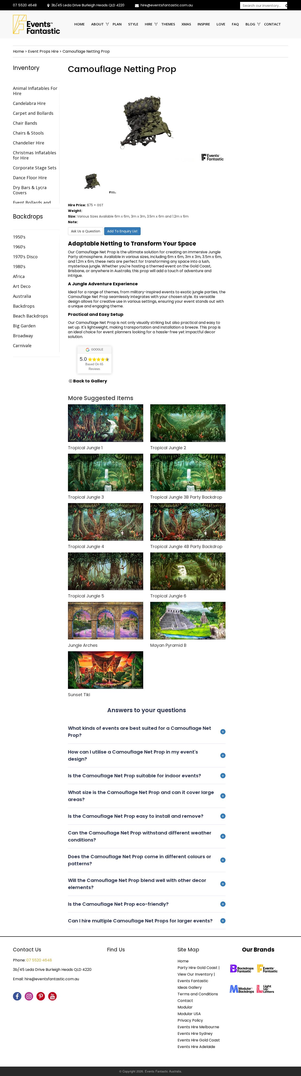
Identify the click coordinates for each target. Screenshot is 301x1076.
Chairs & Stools (28, 133)
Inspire (204, 24)
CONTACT (272, 24)
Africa (19, 276)
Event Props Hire (43, 51)
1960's (19, 247)
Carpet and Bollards (33, 113)
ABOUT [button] (97, 24)
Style (133, 24)
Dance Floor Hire (30, 177)
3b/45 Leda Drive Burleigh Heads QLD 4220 (87, 5)
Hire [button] (148, 24)
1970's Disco (25, 256)
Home (79, 24)
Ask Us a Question (85, 231)
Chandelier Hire (28, 143)
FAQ (235, 24)
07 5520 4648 (25, 5)
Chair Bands (25, 123)
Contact (185, 1000)
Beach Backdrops (30, 316)
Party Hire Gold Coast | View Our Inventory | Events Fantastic (199, 974)
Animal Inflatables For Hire (35, 90)
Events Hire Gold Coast (199, 1040)
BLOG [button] (250, 24)
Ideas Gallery (190, 987)
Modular (185, 1007)
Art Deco (22, 286)
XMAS (186, 24)
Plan (117, 24)
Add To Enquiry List (122, 231)
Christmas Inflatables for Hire (34, 155)
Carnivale (22, 345)
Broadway (23, 335)
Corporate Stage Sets (34, 168)
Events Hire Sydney (195, 1033)
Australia (22, 296)
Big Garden (24, 326)
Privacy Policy (190, 1020)
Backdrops (28, 216)
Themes (168, 24)
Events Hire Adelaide (196, 1046)
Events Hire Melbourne (198, 1027)
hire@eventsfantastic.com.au (167, 5)
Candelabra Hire (29, 103)
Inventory (26, 67)
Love (221, 24)
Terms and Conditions (198, 994)
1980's (19, 266)
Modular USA (189, 1013)
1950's (19, 237)
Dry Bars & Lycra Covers (30, 190)
